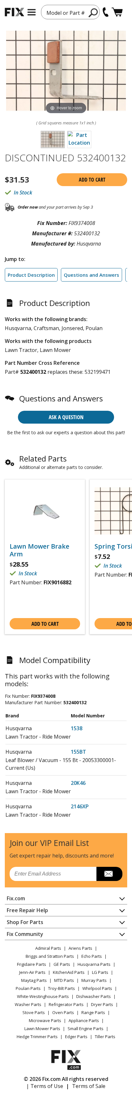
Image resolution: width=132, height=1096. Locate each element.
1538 (76, 728)
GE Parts (62, 964)
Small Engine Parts (85, 1028)
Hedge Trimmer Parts (37, 1036)
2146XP (80, 806)
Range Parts (93, 1012)
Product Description (31, 275)
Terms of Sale (88, 1086)
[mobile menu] (32, 12)
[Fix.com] (14, 12)
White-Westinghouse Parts (43, 996)
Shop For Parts (25, 922)
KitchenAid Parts (69, 972)
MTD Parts (64, 980)
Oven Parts (63, 1012)
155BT (78, 751)
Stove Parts (33, 1012)
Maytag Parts (34, 980)
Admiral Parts (48, 948)
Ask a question (66, 417)
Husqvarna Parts (94, 964)
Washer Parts (28, 1004)
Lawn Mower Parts (42, 1028)
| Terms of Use (44, 1086)
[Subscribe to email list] (109, 874)
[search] (93, 12)
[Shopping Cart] (117, 12)
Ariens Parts (80, 948)
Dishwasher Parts (93, 996)
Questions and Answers (91, 275)
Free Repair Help (27, 910)
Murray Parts (94, 980)
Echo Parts (91, 956)
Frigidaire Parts (31, 964)
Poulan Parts (28, 988)
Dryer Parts (102, 1004)
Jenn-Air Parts (32, 972)
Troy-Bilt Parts (61, 988)
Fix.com (16, 898)
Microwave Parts (45, 1020)
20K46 (78, 782)
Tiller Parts (105, 1036)
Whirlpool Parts (97, 988)
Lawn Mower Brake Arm (39, 550)
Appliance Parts (84, 1020)
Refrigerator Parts (66, 1004)
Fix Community (25, 934)
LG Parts (100, 972)
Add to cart (92, 179)
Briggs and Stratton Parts (50, 956)
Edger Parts (76, 1036)
